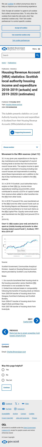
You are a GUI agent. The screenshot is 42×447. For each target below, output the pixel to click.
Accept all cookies (21, 28)
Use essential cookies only (21, 35)
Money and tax (17, 104)
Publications (12, 63)
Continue (6, 387)
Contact (23, 414)
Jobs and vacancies (22, 418)
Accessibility (6, 414)
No (7, 375)
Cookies (31, 414)
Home (4, 63)
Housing (9, 104)
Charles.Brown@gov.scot (16, 352)
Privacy (34, 418)
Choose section (8, 147)
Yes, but (9, 380)
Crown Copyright (7, 418)
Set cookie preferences (21, 40)
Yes (7, 370)
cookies (10, 4)
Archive (15, 414)
